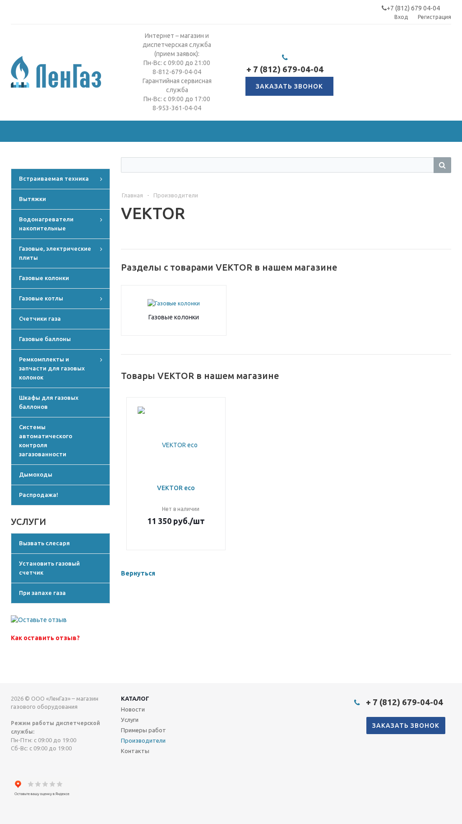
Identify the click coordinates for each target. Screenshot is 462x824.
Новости (133, 709)
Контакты (135, 751)
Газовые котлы (41, 298)
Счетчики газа (40, 318)
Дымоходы (35, 474)
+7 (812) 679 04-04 (413, 8)
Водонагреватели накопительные (46, 223)
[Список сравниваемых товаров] (351, 78)
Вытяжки (32, 199)
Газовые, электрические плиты (55, 253)
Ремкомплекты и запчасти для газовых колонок (52, 368)
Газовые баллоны (45, 339)
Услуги (130, 719)
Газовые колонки (44, 278)
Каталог (135, 698)
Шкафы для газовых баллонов (49, 402)
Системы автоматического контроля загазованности (45, 440)
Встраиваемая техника (54, 178)
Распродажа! (38, 495)
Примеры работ (143, 730)
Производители (143, 740)
